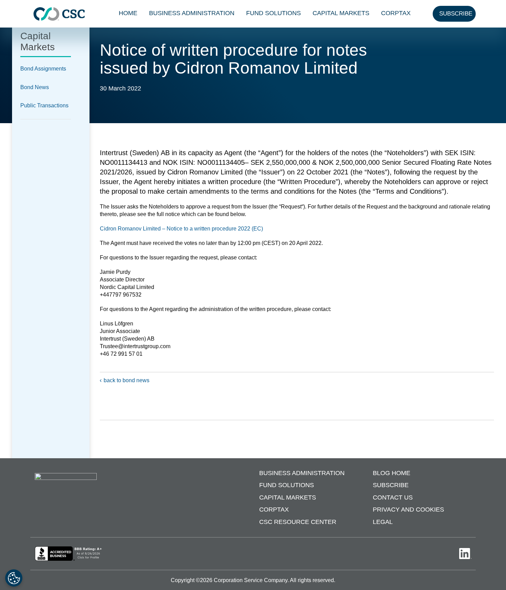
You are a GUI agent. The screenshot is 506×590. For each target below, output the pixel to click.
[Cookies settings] (13, 578)
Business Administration (191, 13)
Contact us (393, 497)
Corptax (396, 13)
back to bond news (126, 380)
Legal (383, 521)
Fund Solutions (273, 13)
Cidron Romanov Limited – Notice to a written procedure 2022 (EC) (181, 229)
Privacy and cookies (408, 509)
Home (128, 13)
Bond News (34, 87)
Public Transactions (44, 105)
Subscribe (391, 485)
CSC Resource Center (297, 521)
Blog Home (391, 473)
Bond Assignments (43, 69)
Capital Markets (341, 13)
